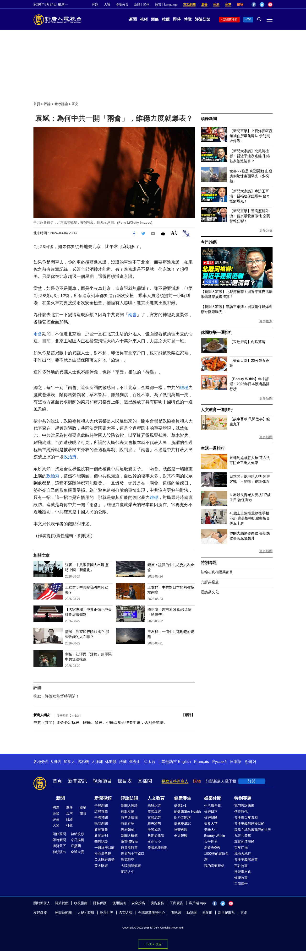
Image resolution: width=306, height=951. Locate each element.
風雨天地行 (242, 853)
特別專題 (209, 562)
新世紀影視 (226, 912)
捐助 (216, 4)
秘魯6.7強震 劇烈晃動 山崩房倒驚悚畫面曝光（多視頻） (251, 176)
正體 (137, 4)
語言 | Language (166, 4)
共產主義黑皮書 (246, 859)
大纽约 (55, 762)
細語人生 (127, 872)
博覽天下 (59, 846)
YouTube (270, 4)
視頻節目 (102, 780)
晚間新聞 (101, 823)
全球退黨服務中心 (151, 912)
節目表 (125, 780)
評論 (47, 104)
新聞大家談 (129, 805)
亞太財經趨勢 (104, 859)
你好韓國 (211, 817)
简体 (146, 4)
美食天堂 (211, 823)
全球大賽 (77, 852)
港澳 (69, 807)
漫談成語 (154, 830)
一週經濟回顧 (104, 847)
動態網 (191, 912)
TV (249, 19)
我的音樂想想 (214, 866)
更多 (243, 912)
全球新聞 (101, 805)
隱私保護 (100, 903)
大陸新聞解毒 (131, 866)
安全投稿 (138, 903)
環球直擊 (101, 811)
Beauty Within (214, 836)
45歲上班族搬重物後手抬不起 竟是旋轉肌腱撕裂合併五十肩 (250, 518)
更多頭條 (266, 230)
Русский (219, 762)
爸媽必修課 (156, 836)
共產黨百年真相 (246, 817)
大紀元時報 (85, 912)
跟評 (188, 715)
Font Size (173, 233)
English (184, 762)
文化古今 (154, 841)
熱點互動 (127, 811)
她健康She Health (187, 811)
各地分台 (122, 4)
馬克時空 (127, 859)
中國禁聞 (101, 817)
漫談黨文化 (210, 592)
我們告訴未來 (244, 805)
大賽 (107, 4)
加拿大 (69, 762)
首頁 (36, 104)
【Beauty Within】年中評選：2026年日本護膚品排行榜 (249, 384)
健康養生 (182, 798)
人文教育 (156, 798)
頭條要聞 (59, 834)
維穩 (184, 387)
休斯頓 (111, 762)
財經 (69, 819)
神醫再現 (180, 830)
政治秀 (70, 456)
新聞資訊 (77, 780)
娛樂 (83, 807)
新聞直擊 (101, 830)
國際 (56, 807)
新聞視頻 (103, 798)
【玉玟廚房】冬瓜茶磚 (247, 342)
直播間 (145, 780)
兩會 (132, 314)
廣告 (204, 4)
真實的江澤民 (244, 841)
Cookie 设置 (153, 944)
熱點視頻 (77, 834)
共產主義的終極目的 (249, 823)
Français (201, 762)
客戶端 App (197, 903)
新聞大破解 (129, 836)
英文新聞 (189, 4)
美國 (56, 813)
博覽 (188, 19)
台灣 (69, 813)
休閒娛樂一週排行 (217, 332)
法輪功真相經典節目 (217, 572)
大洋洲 (97, 762)
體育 (83, 813)
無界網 (207, 912)
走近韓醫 (180, 836)
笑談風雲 (154, 811)
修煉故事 (241, 878)
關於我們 (61, 903)
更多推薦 (266, 321)
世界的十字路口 (132, 853)
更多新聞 (266, 398)
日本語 (235, 762)
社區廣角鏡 (102, 853)
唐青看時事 (129, 847)
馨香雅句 (154, 823)
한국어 (250, 762)
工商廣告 (241, 884)
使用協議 (119, 903)
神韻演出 (59, 852)
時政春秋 (127, 823)
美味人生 (211, 830)
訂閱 (252, 781)
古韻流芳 (154, 817)
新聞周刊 (101, 836)
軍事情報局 (129, 841)
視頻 (144, 19)
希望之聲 (125, 912)
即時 (177, 19)
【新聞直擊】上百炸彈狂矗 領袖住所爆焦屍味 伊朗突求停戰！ (251, 136)
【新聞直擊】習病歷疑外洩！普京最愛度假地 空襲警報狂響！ (250, 216)
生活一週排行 (213, 448)
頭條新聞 (209, 118)
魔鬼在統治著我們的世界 (252, 830)
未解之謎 (154, 805)
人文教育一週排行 (217, 409)
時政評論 (61, 104)
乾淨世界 (106, 912)
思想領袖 (127, 830)
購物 (240, 4)
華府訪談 (101, 841)
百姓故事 (241, 866)
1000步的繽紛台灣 (216, 856)
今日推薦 (209, 242)
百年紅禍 (241, 847)
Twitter (262, 4)
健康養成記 (182, 823)
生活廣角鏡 (212, 805)
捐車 (228, 4)
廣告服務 (157, 903)
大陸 (56, 825)
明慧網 (176, 912)
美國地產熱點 (158, 847)
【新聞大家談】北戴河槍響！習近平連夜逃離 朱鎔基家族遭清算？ (250, 156)
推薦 (166, 19)
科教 (69, 825)
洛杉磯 (83, 762)
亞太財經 (101, 866)
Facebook (253, 4)
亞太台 (149, 762)
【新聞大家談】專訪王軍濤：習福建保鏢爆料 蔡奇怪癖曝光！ (250, 196)
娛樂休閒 (212, 798)
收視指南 (80, 903)
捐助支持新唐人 (175, 781)
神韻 (95, 4)
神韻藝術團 (63, 912)
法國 (123, 762)
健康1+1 (180, 805)
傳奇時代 (241, 811)
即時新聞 (59, 840)
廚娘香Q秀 (212, 847)
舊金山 (135, 762)
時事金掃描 (129, 817)
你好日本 (211, 811)
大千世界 (211, 841)
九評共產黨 (210, 582)
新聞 (133, 19)
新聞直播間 (230, 19)
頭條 (155, 19)
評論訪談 (202, 19)
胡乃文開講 (182, 817)
